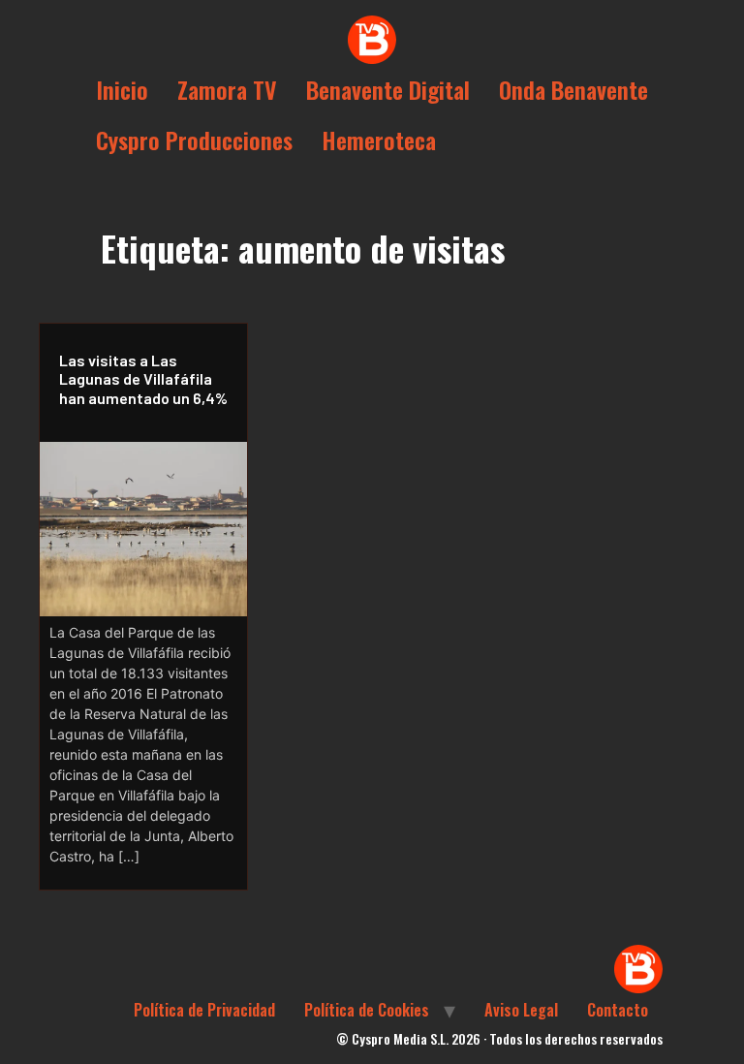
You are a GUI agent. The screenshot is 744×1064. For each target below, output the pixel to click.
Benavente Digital (388, 89)
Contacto (617, 1009)
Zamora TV (227, 89)
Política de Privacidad (204, 1009)
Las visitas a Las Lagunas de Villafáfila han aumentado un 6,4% (143, 378)
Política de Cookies (366, 1009)
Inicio (122, 89)
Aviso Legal (521, 1009)
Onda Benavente (573, 89)
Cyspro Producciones (194, 139)
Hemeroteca (379, 139)
